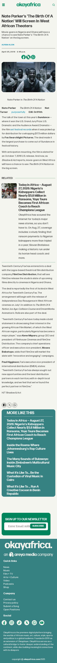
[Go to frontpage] (28, 4)
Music (6, 570)
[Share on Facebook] (23, 57)
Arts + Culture (10, 577)
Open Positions (11, 609)
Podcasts (8, 583)
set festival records (20, 129)
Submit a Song (11, 606)
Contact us (9, 599)
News (6, 567)
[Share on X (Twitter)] (28, 57)
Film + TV (8, 573)
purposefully (18, 112)
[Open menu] (3, 4)
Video (6, 580)
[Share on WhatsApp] (33, 57)
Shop (6, 587)
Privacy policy (10, 602)
